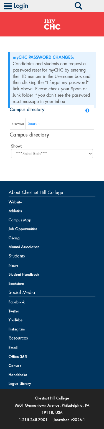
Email (13, 347)
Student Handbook (24, 274)
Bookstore (16, 283)
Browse (17, 123)
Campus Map (20, 220)
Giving (14, 238)
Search (33, 123)
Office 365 (18, 356)
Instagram (17, 329)
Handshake (18, 374)
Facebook (16, 302)
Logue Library (20, 383)
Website (15, 202)
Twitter (14, 311)
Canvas (15, 365)
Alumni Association (24, 246)
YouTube (15, 320)
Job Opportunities (23, 229)
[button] (87, 110)
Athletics (15, 211)
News (13, 265)
